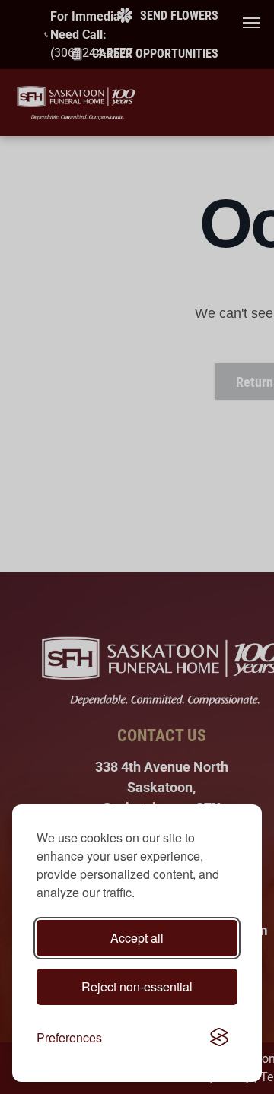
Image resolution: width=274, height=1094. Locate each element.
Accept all (137, 938)
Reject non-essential (137, 986)
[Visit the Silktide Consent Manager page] (219, 1037)
